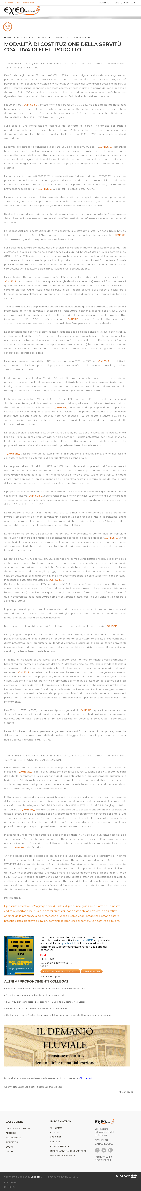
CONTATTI (55, 1132)
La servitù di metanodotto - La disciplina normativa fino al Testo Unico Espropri (46, 1002)
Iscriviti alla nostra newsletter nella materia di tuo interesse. (41, 1078)
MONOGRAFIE (13, 1137)
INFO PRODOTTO (91, 971)
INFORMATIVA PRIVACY (62, 1155)
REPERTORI (47, 959)
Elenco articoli (24, 37)
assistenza (104, 3)
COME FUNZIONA (59, 1146)
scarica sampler (50, 976)
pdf (45, 955)
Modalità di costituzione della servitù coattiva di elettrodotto (37, 1008)
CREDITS (9, 1187)
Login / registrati (125, 3)
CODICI (9, 1147)
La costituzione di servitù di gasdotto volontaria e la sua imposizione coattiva (45, 988)
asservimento (82, 37)
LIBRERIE (55, 1141)
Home (7, 37)
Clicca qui (85, 1078)
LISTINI (10, 1151)
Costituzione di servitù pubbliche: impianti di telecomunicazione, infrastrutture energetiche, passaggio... (59, 1015)
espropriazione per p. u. (54, 37)
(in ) (82, 940)
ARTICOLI (11, 1133)
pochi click (69, 943)
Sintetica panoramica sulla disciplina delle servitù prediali (35, 995)
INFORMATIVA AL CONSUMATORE (68, 1151)
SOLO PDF (55, 1137)
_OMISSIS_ (30, 104)
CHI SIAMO (56, 1128)
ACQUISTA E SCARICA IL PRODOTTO (60, 971)
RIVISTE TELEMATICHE (18, 1128)
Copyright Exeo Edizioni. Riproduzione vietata (33, 1086)
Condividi (127, 1092)
